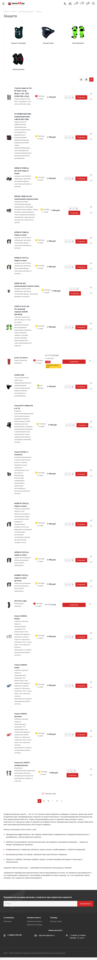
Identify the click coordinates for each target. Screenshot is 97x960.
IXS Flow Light (20, 601)
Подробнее (74, 362)
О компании (9, 918)
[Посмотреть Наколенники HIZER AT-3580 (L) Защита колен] (9, 241)
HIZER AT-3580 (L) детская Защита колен (21, 171)
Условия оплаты (34, 918)
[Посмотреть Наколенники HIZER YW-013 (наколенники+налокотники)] (9, 291)
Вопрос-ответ (56, 921)
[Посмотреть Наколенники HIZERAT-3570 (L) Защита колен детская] (9, 584)
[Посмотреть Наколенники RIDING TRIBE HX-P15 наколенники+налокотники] (9, 211)
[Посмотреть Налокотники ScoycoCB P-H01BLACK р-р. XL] (9, 425)
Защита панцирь (18, 43)
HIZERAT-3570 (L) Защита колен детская (21, 578)
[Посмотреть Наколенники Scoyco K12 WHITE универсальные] (9, 773)
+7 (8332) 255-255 (14, 935)
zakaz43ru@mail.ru (46, 935)
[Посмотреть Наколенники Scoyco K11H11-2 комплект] (9, 474)
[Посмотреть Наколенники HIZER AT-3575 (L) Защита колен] (9, 560)
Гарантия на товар (34, 925)
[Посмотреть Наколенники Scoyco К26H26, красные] (9, 735)
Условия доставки (34, 921)
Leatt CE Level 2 (21, 358)
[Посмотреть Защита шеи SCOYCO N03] (9, 387)
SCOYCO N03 (19, 375)
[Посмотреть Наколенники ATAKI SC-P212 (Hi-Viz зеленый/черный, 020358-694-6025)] (9, 327)
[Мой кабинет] (70, 4)
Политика (7, 921)
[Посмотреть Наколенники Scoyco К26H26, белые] (9, 637)
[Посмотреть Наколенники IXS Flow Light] (9, 605)
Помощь (53, 918)
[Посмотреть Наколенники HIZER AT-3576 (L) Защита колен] (9, 524)
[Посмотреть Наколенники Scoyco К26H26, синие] (9, 686)
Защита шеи (48, 43)
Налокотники (18, 69)
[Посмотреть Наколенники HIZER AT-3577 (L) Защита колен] (9, 267)
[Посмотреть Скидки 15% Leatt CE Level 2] (9, 362)
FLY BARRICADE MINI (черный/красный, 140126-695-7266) (22, 116)
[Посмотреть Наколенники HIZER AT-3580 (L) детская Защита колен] (9, 179)
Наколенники (78, 43)
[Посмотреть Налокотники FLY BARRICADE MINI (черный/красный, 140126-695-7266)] (9, 137)
